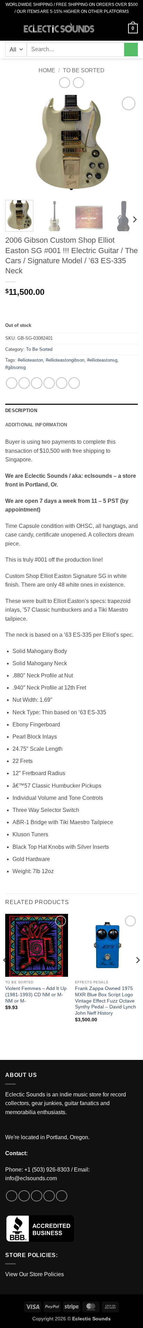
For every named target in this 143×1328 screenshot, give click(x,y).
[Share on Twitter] (36, 383)
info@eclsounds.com (31, 1178)
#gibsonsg (15, 367)
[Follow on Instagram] (24, 1196)
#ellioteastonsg (102, 360)
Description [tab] (21, 410)
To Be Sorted (83, 70)
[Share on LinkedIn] (74, 383)
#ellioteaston (30, 360)
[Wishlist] (107, 28)
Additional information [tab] (36, 424)
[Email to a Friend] (49, 383)
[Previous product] (78, 82)
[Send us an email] (49, 1196)
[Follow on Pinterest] (61, 1196)
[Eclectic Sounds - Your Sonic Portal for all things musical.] (59, 28)
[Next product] (64, 82)
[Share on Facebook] (24, 383)
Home (47, 70)
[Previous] (16, 145)
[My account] (119, 28)
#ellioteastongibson (65, 360)
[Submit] (131, 49)
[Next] (126, 145)
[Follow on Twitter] (36, 1196)
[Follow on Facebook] (11, 1196)
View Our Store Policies (34, 1274)
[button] (9, 28)
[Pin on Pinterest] (61, 383)
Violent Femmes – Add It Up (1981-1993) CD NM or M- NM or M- (36, 994)
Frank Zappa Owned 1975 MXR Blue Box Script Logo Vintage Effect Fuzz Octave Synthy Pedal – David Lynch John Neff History (105, 1001)
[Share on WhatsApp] (11, 383)
